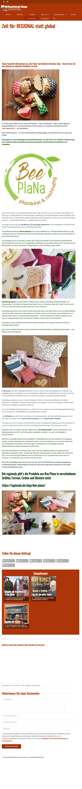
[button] (54, 19)
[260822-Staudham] (43, 577)
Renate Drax (7, 685)
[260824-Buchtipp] (16, 605)
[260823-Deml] (16, 577)
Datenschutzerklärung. (10, 738)
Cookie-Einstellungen (36, 757)
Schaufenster (36, 685)
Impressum (24, 757)
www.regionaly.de (8, 128)
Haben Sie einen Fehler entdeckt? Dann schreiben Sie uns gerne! (23, 644)
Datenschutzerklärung (10, 757)
